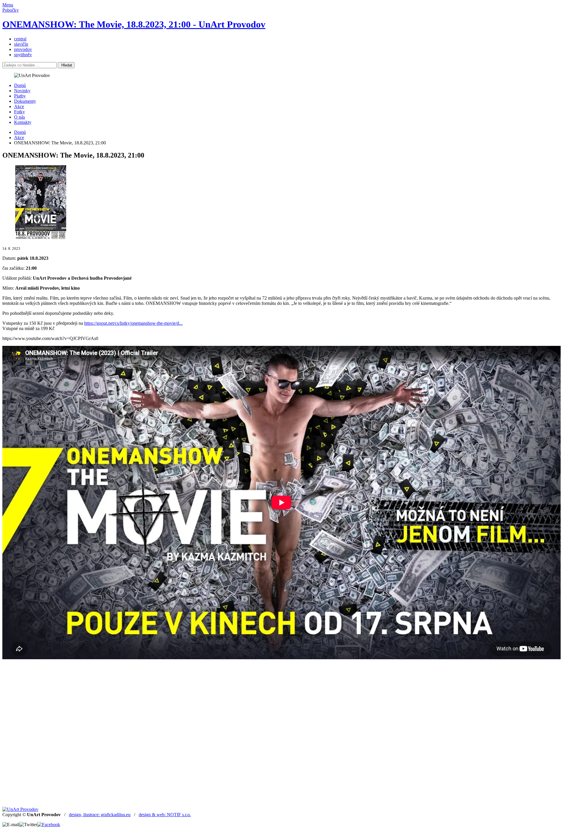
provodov (23, 49)
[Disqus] (281, 732)
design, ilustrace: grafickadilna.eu (99, 814)
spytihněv (23, 54)
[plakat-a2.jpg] (40, 238)
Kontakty (22, 122)
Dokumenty (25, 101)
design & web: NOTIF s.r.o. (165, 814)
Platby (20, 95)
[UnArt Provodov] (20, 809)
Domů (20, 85)
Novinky (22, 90)
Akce (19, 106)
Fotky (19, 111)
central (20, 38)
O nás (19, 117)
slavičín (21, 44)
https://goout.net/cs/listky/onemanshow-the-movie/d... (133, 323)
